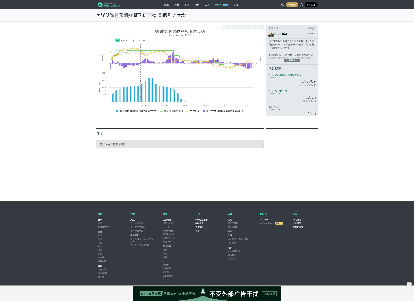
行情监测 (167, 246)
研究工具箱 (233, 223)
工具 (230, 219)
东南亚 (101, 257)
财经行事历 (233, 227)
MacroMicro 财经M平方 (109, 4)
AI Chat (264, 219)
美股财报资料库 (137, 227)
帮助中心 (232, 258)
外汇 (165, 253)
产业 (132, 219)
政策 (100, 265)
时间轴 (101, 276)
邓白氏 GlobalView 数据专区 (141, 240)
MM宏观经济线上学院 (238, 239)
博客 (197, 230)
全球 (100, 219)
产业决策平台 (136, 223)
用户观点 (232, 242)
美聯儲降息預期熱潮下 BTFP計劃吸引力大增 (141, 15)
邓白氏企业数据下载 (139, 245)
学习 (230, 235)
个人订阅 (297, 219)
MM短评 (199, 223)
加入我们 (232, 254)
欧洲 (100, 246)
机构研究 (134, 235)
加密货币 (167, 268)
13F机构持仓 (169, 234)
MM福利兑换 (234, 251)
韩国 (100, 253)
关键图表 (199, 227)
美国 (100, 235)
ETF (165, 261)
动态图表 (167, 241)
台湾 (100, 239)
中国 (100, 242)
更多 (230, 247)
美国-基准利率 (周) (278, 90)
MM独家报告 (201, 219)
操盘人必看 (168, 223)
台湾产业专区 (136, 230)
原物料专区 (168, 230)
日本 (100, 250)
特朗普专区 (103, 273)
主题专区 (167, 219)
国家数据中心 (104, 227)
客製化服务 (298, 227)
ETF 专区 (167, 227)
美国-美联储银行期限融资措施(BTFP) (287, 74)
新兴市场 (102, 261)
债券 (165, 257)
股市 (165, 250)
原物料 (166, 264)
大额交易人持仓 (170, 238)
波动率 (166, 272)
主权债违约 (168, 275)
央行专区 (102, 269)
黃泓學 (277, 34)
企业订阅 (297, 223)
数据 (230, 230)
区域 (100, 231)
